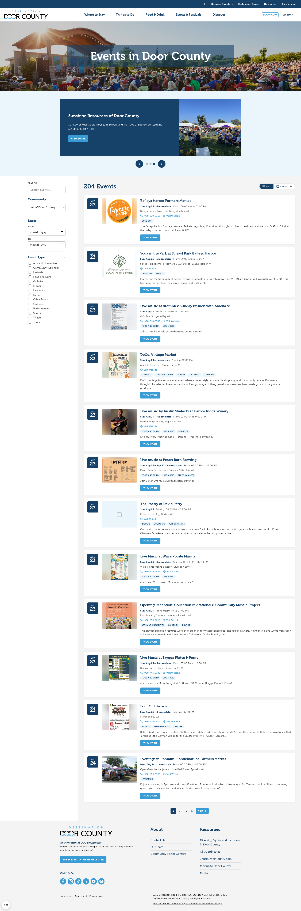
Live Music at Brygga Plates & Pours (169, 658)
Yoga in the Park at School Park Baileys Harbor (178, 253)
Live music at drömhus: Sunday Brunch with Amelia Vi (185, 306)
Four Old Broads (153, 706)
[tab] (147, 164)
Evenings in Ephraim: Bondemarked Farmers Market (183, 759)
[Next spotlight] (161, 164)
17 (192, 810)
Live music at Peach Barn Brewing (168, 460)
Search (32, 183)
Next (200, 810)
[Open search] (204, 4)
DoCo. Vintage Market (158, 355)
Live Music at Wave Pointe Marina (167, 556)
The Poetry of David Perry (161, 504)
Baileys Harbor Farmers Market (165, 201)
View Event (150, 237)
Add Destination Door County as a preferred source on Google (187, 903)
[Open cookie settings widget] (6, 905)
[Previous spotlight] (139, 164)
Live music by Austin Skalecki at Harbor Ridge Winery (184, 411)
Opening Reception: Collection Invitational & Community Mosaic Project (200, 605)
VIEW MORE (78, 138)
